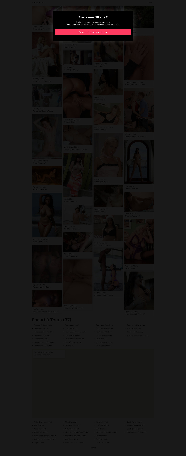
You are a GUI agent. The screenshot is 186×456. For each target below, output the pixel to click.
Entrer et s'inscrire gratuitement (93, 32)
